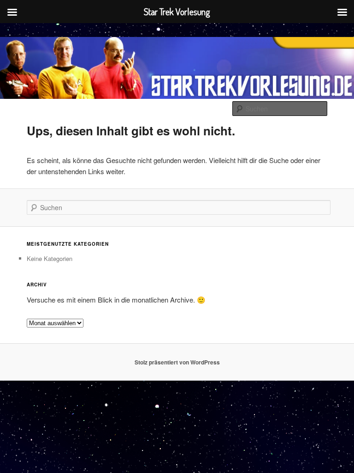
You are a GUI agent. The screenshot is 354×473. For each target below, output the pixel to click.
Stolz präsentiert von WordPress (177, 362)
